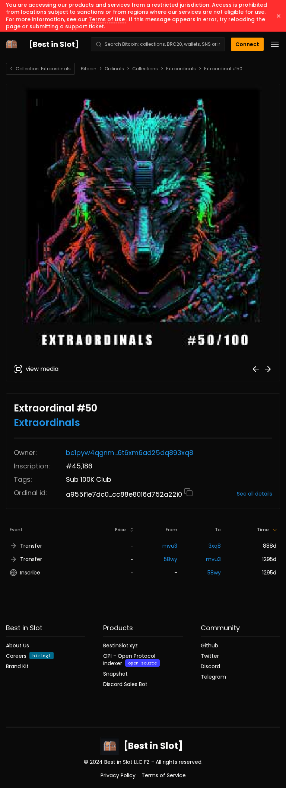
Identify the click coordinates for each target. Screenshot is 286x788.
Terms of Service (164, 775)
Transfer (31, 546)
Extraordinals (181, 69)
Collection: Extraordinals (40, 68)
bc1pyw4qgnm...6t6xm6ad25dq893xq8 (129, 452)
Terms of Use (107, 19)
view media (42, 369)
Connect (247, 44)
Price (120, 529)
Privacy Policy (118, 775)
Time (263, 529)
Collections (145, 69)
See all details (254, 493)
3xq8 (215, 546)
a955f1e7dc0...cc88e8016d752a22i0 (125, 494)
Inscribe (30, 572)
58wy (170, 559)
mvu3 (169, 546)
